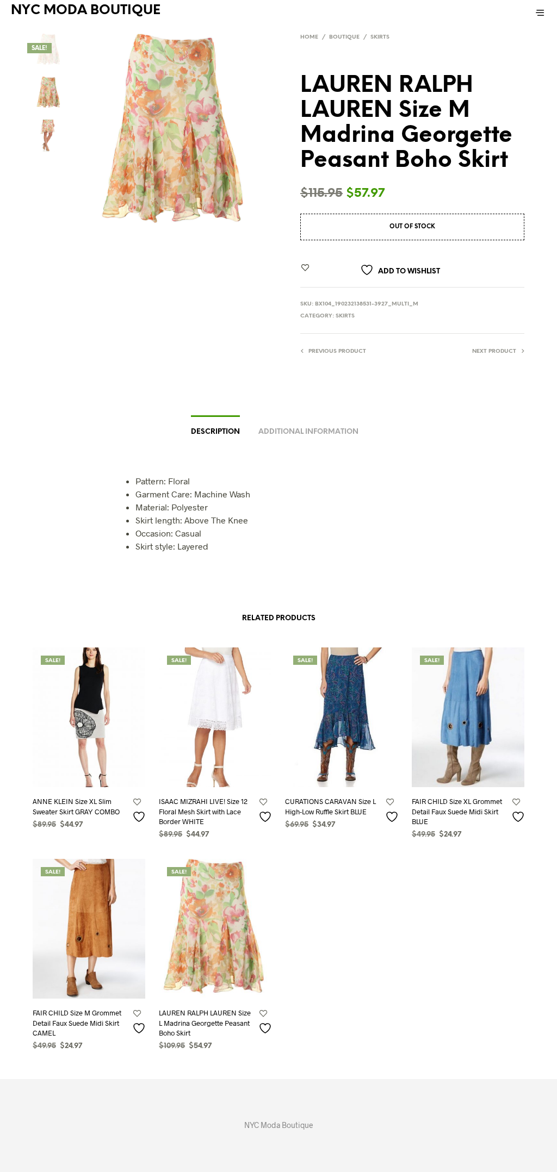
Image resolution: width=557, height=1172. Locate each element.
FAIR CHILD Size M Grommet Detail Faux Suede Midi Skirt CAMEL (77, 1022)
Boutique (344, 37)
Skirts (379, 37)
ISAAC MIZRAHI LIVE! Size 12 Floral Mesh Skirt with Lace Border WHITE (203, 811)
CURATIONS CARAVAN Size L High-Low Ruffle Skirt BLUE (330, 806)
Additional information (308, 431)
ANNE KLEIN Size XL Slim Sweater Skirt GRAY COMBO (76, 806)
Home (309, 37)
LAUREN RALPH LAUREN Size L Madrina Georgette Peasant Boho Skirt (205, 1022)
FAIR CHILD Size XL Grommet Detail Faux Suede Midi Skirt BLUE (457, 811)
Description (215, 431)
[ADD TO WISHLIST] (140, 816)
